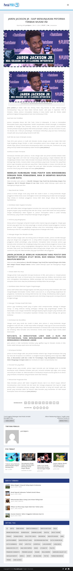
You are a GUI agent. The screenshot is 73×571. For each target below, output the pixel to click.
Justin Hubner (11, 540)
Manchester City (12, 548)
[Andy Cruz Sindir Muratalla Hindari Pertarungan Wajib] (44, 458)
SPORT (43, 25)
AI (7, 528)
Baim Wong (20, 528)
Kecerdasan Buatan (41, 540)
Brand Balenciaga (12, 532)
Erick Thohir (56, 532)
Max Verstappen (26, 548)
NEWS (19, 494)
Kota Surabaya (11, 544)
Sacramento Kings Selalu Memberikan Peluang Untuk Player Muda (27, 466)
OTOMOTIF (43, 548)
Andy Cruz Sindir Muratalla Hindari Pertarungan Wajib (43, 467)
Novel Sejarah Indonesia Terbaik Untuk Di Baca (25, 492)
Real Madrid (46, 552)
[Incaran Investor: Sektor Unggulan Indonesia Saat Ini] (7, 515)
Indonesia (41, 536)
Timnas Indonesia (57, 556)
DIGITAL (46, 532)
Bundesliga (25, 532)
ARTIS (12, 528)
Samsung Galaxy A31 (59, 552)
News (36, 548)
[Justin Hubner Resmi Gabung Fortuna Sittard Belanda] (60, 457)
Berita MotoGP (46, 528)
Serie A (22, 556)
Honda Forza (18, 536)
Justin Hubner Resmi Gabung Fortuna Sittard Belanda (60, 465)
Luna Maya (57, 544)
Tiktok (46, 556)
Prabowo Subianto (12, 552)
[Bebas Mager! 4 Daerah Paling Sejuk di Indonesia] (7, 486)
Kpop (20, 544)
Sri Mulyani (37, 556)
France (8, 536)
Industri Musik (53, 536)
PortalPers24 (18, 569)
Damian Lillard (37, 532)
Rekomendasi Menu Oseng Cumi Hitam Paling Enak (27, 499)
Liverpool (37, 544)
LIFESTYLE (20, 501)
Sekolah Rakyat (11, 556)
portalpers (28, 25)
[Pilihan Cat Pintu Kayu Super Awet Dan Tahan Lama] (7, 508)
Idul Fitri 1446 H (30, 536)
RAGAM (20, 508)
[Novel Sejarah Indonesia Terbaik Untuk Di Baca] (7, 493)
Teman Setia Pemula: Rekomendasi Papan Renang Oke (12, 465)
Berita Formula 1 (32, 528)
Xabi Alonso (17, 560)
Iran (62, 536)
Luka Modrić (47, 544)
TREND (20, 487)
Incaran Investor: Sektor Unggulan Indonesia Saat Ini (27, 514)
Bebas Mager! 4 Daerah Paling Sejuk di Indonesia (26, 485)
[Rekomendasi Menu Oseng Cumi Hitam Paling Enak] (7, 501)
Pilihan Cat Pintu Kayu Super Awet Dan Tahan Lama (27, 507)
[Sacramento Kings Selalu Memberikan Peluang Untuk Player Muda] (28, 457)
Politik (52, 548)
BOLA (55, 528)
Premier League (27, 552)
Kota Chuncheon (56, 540)
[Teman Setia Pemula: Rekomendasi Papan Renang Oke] (12, 457)
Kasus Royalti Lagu (25, 540)
